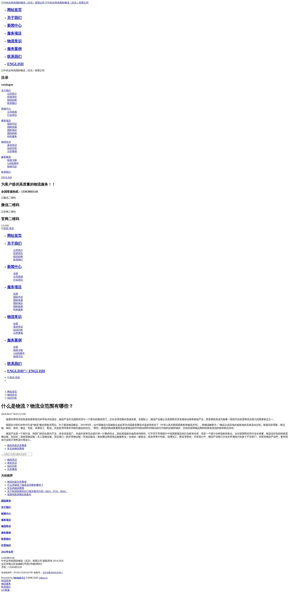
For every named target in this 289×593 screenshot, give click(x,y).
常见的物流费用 (15, 488)
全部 (15, 273)
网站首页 (14, 236)
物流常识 (12, 395)
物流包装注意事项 (16, 482)
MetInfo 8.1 (19, 577)
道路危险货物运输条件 (19, 494)
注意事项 (12, 469)
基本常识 (12, 463)
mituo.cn (43, 577)
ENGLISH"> (26, 371)
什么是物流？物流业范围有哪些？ (25, 485)
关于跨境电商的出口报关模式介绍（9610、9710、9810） (37, 491)
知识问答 (12, 398)
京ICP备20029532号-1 (53, 573)
